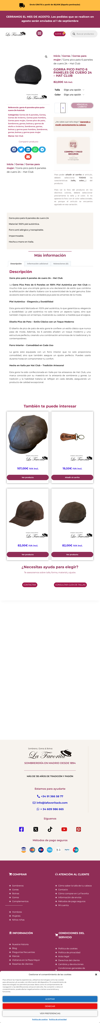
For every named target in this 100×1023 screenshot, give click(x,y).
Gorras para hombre (36, 117)
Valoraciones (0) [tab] (60, 263)
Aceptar (50, 999)
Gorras (42, 115)
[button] (96, 974)
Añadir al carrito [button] (72, 477)
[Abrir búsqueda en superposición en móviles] (84, 34)
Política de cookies (40, 1019)
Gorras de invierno (17, 117)
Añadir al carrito (82, 105)
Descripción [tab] (16, 263)
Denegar (50, 1006)
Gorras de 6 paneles (28, 115)
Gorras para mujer (16, 120)
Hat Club (19, 136)
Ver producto (28, 477)
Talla (57, 89)
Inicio (10, 164)
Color (58, 94)
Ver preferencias (50, 1013)
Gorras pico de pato (35, 120)
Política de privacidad (58, 1019)
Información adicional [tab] (37, 263)
